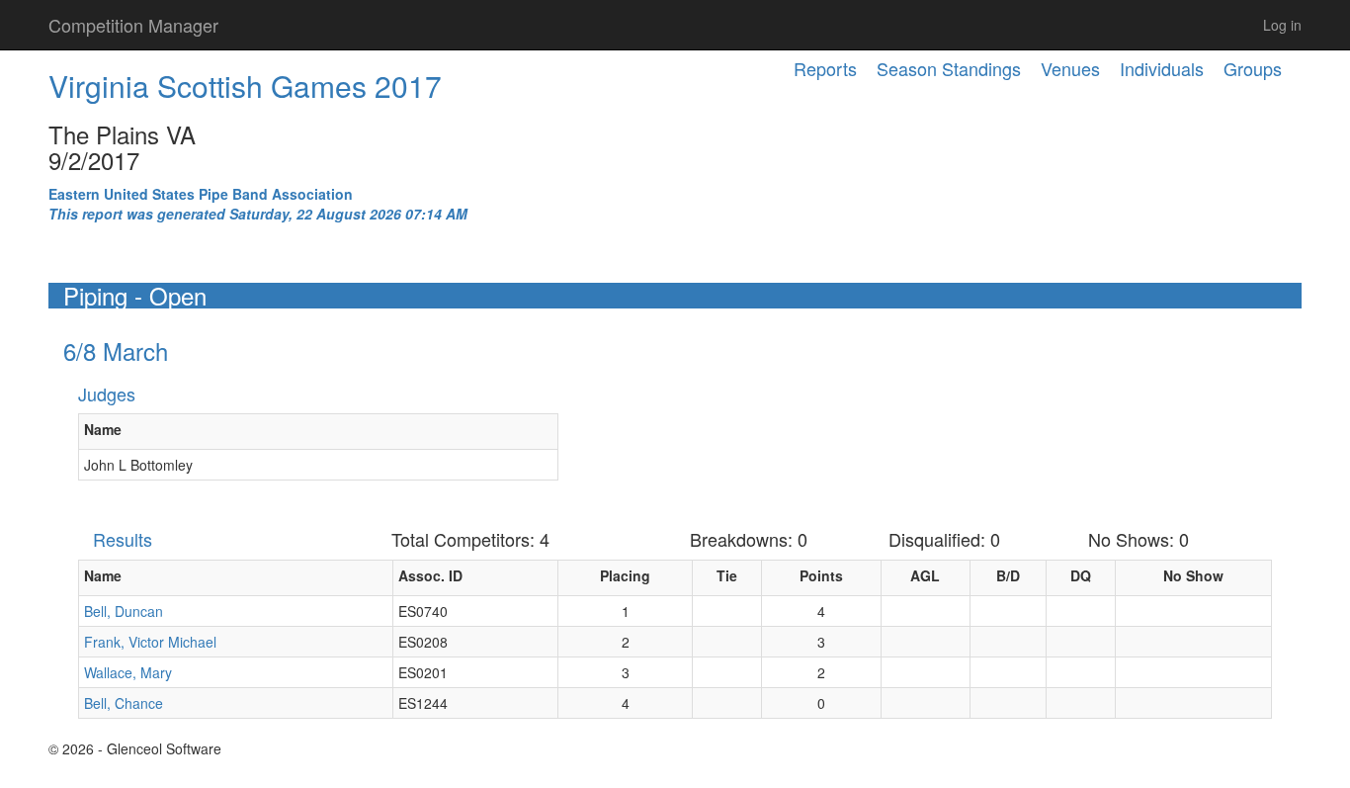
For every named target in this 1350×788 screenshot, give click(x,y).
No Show (1193, 575)
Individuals (1162, 68)
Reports (825, 68)
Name (103, 429)
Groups (1252, 68)
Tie (727, 575)
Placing (625, 575)
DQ (1080, 575)
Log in (1282, 25)
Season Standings (949, 68)
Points (821, 575)
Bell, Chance (123, 703)
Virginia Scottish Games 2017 (245, 85)
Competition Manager (133, 25)
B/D (1008, 575)
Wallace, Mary (128, 672)
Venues (1070, 68)
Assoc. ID (430, 575)
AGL (925, 575)
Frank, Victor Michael (150, 642)
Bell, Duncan (123, 611)
